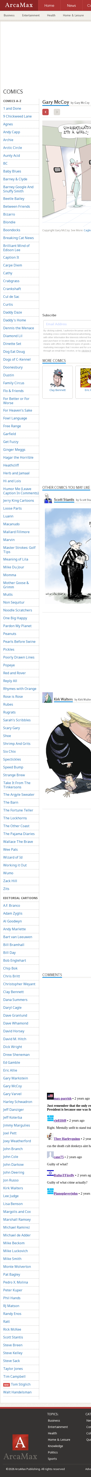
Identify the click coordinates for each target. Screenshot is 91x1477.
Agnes (8, 124)
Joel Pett (10, 1133)
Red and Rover (14, 673)
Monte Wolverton (17, 1266)
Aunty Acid (11, 155)
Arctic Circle (12, 147)
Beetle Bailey (13, 198)
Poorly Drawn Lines (18, 657)
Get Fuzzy (10, 441)
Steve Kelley (12, 1353)
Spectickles (12, 759)
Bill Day (9, 952)
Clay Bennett (13, 991)
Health (51, 15)
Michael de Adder (17, 1235)
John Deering (13, 1172)
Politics (53, 1452)
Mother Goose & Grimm (16, 584)
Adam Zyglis (12, 913)
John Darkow (13, 1164)
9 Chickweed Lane (17, 116)
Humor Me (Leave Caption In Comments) (21, 490)
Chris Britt (11, 976)
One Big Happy (15, 618)
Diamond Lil (12, 336)
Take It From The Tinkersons (16, 785)
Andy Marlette (14, 929)
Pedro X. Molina (15, 1282)
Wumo (8, 873)
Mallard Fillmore (16, 532)
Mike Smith (12, 1258)
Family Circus (13, 383)
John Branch (13, 1148)
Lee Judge (11, 1196)
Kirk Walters (13, 1188)
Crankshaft (12, 288)
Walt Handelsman (17, 1392)
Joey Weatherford (17, 1141)
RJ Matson (11, 1305)
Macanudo (11, 524)
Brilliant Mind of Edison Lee (16, 247)
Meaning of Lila (15, 559)
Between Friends (16, 206)
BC (5, 163)
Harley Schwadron (17, 1101)
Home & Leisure (73, 15)
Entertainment (31, 15)
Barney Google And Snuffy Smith (18, 189)
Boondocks (11, 230)
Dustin (8, 375)
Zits (6, 888)
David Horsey (13, 1031)
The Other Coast (16, 826)
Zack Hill (10, 881)
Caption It (11, 257)
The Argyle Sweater (18, 794)
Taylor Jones (13, 1368)
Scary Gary (11, 728)
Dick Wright (12, 1046)
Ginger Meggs (14, 449)
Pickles (8, 649)
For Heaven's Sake (17, 410)
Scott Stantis (13, 1337)
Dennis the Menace (18, 328)
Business (9, 15)
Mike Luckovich (15, 1251)
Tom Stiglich (17, 1384)
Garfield (9, 434)
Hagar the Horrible (18, 457)
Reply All (10, 680)
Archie (8, 139)
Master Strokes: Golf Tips (19, 549)
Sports (52, 1459)
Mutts (8, 594)
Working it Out (15, 865)
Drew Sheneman (16, 1054)
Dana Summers (15, 999)
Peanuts (9, 633)
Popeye (9, 665)
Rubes (8, 704)
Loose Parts (12, 508)
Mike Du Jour (13, 567)
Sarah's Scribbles (17, 720)
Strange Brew (14, 775)
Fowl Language (15, 418)
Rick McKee (12, 1329)
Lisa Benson (13, 1203)
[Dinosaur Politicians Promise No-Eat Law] (45, 112)
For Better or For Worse (16, 400)
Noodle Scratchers (17, 610)
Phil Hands (12, 1298)
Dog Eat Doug (14, 351)
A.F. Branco (11, 905)
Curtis (8, 304)
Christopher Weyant (19, 984)
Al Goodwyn (12, 921)
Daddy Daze (12, 312)
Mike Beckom (14, 1243)
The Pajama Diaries (19, 833)
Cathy (7, 273)
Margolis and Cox (17, 1211)
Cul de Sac (11, 296)
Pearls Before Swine (19, 641)
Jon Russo (11, 1180)
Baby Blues (12, 171)
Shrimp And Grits (16, 743)
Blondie (9, 222)
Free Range (12, 426)
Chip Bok (10, 968)
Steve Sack (11, 1360)
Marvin (9, 539)
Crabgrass (11, 281)
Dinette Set (12, 343)
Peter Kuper (12, 1290)
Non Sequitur (14, 602)
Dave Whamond (15, 1023)
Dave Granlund (15, 1015)
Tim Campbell (14, 1376)
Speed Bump (13, 767)
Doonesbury (13, 367)
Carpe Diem (12, 265)
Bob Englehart (14, 960)
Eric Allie (10, 1070)
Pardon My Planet (17, 626)
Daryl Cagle (12, 1007)
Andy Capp (11, 132)
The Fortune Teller (18, 810)
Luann (8, 516)
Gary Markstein (15, 1078)
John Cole (10, 1156)
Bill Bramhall (13, 944)
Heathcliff (11, 465)
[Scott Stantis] (47, 498)
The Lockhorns (15, 818)
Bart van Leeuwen (17, 937)
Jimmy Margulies (16, 1125)
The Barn (10, 802)
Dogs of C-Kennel (17, 359)
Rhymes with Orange (19, 688)
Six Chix (9, 751)
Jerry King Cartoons (18, 500)
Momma (9, 575)
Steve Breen (12, 1345)
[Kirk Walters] (47, 697)
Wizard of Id (12, 857)
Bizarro (9, 214)
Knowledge (55, 1446)
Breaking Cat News (18, 237)
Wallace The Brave (18, 841)
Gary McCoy (12, 1086)
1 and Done (12, 108)
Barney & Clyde (15, 179)
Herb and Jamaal (16, 473)
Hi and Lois (12, 481)
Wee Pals (10, 849)
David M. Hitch (14, 1039)
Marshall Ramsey (17, 1219)
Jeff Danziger (13, 1109)
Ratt (6, 1321)
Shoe (7, 735)
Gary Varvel (12, 1094)
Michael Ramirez (16, 1227)
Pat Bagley (11, 1274)
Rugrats (9, 712)
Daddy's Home (14, 320)
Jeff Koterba (12, 1117)
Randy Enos (12, 1313)
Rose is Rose (13, 696)
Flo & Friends (13, 390)
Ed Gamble (11, 1062)
